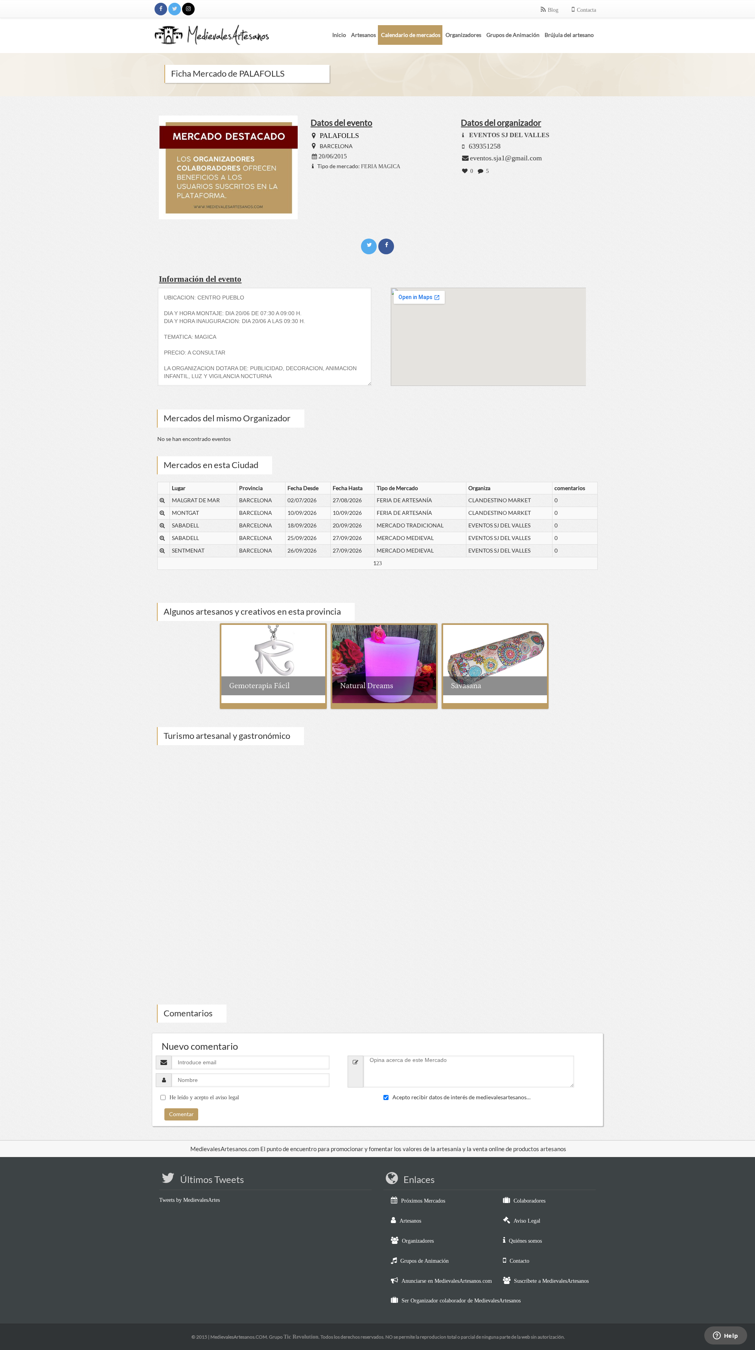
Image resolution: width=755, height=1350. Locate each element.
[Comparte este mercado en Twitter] (369, 245)
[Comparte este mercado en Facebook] (386, 245)
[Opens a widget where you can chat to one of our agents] (725, 1336)
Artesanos (410, 1221)
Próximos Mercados (423, 1201)
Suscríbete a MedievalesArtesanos (551, 1281)
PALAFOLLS (339, 136)
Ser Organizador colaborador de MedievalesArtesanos (461, 1301)
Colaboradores (529, 1201)
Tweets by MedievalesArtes (189, 1200)
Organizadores (418, 1241)
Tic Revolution (301, 1337)
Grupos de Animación (424, 1261)
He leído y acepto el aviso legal (204, 1097)
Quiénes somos (525, 1241)
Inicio (339, 34)
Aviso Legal (527, 1221)
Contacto (519, 1261)
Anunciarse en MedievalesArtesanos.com (446, 1281)
